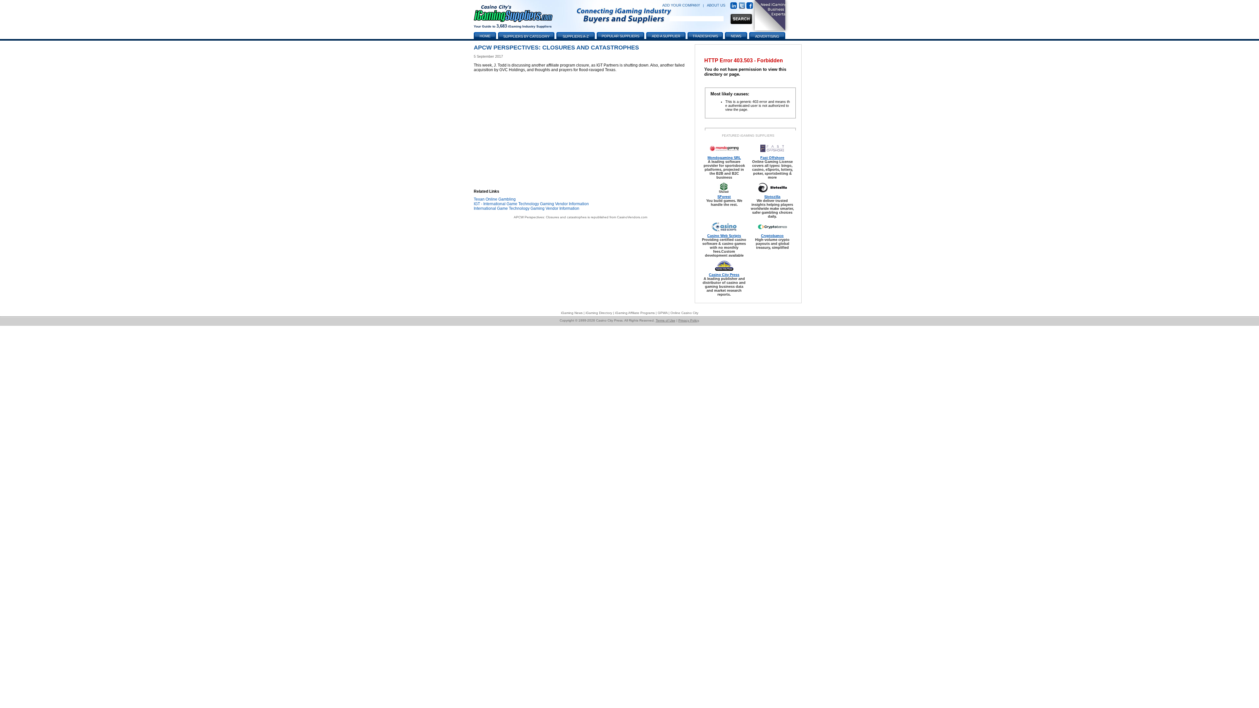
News (736, 36)
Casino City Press (724, 275)
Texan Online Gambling (495, 199)
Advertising (767, 36)
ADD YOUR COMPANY (681, 5)
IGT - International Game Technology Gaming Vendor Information (531, 204)
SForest (724, 197)
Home (485, 36)
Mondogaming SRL (724, 158)
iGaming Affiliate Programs (635, 313)
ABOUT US (716, 5)
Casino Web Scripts (724, 236)
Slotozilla (772, 197)
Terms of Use (665, 320)
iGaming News (572, 313)
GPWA (663, 313)
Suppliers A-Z (576, 36)
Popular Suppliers (620, 36)
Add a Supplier (666, 36)
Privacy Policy (688, 320)
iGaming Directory (599, 313)
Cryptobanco (772, 236)
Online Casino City (684, 313)
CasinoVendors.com (632, 217)
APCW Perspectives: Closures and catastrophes (550, 217)
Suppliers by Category (526, 36)
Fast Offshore (772, 158)
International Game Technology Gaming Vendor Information (526, 208)
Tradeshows (705, 36)
